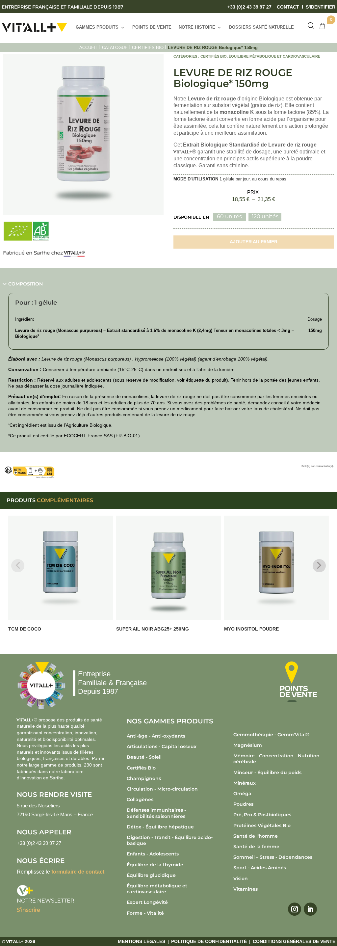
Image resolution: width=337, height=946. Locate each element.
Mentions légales (141, 941)
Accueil (88, 47)
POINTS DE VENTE (151, 27)
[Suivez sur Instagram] (294, 909)
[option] (229, 217)
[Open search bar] (311, 25)
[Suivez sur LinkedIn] (310, 909)
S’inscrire (28, 910)
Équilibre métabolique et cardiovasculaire (274, 56)
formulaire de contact (77, 872)
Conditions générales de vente (294, 941)
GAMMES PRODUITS (97, 27)
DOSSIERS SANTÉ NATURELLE (261, 27)
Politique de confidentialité (209, 941)
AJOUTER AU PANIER (253, 241)
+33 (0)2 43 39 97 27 (249, 7)
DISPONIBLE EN (191, 217)
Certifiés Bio (148, 47)
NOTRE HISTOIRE (197, 27)
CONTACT (288, 7)
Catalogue (115, 47)
